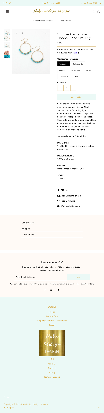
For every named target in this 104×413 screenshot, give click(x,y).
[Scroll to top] (98, 407)
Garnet (62, 70)
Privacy (52, 372)
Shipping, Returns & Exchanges (52, 320)
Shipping (26, 228)
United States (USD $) (90, 3)
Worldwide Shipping (70, 206)
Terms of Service (52, 377)
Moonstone (76, 70)
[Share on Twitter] (63, 190)
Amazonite (63, 77)
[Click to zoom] (46, 33)
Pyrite (88, 70)
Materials (52, 312)
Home (35, 21)
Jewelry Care (28, 222)
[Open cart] (98, 12)
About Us (52, 364)
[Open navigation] (15, 11)
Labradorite (78, 64)
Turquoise (63, 64)
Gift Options (28, 234)
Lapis (76, 77)
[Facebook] (3, 3)
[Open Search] (94, 11)
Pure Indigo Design (30, 404)
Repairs (52, 325)
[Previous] (16, 33)
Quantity (61, 82)
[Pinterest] (9, 3)
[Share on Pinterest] (67, 190)
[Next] (22, 33)
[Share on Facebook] (59, 190)
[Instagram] (6, 3)
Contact (52, 368)
